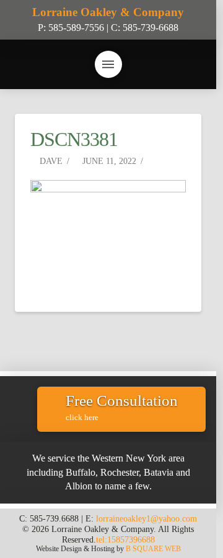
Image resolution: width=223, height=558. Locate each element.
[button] (108, 64)
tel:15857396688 (125, 539)
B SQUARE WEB (153, 548)
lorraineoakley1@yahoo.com (146, 518)
